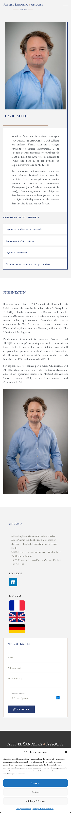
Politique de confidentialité (43, 808)
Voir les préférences (35, 800)
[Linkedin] (13, 582)
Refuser (36, 791)
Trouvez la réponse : (17, 693)
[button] (66, 752)
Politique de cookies (23, 808)
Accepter (35, 782)
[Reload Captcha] (58, 697)
